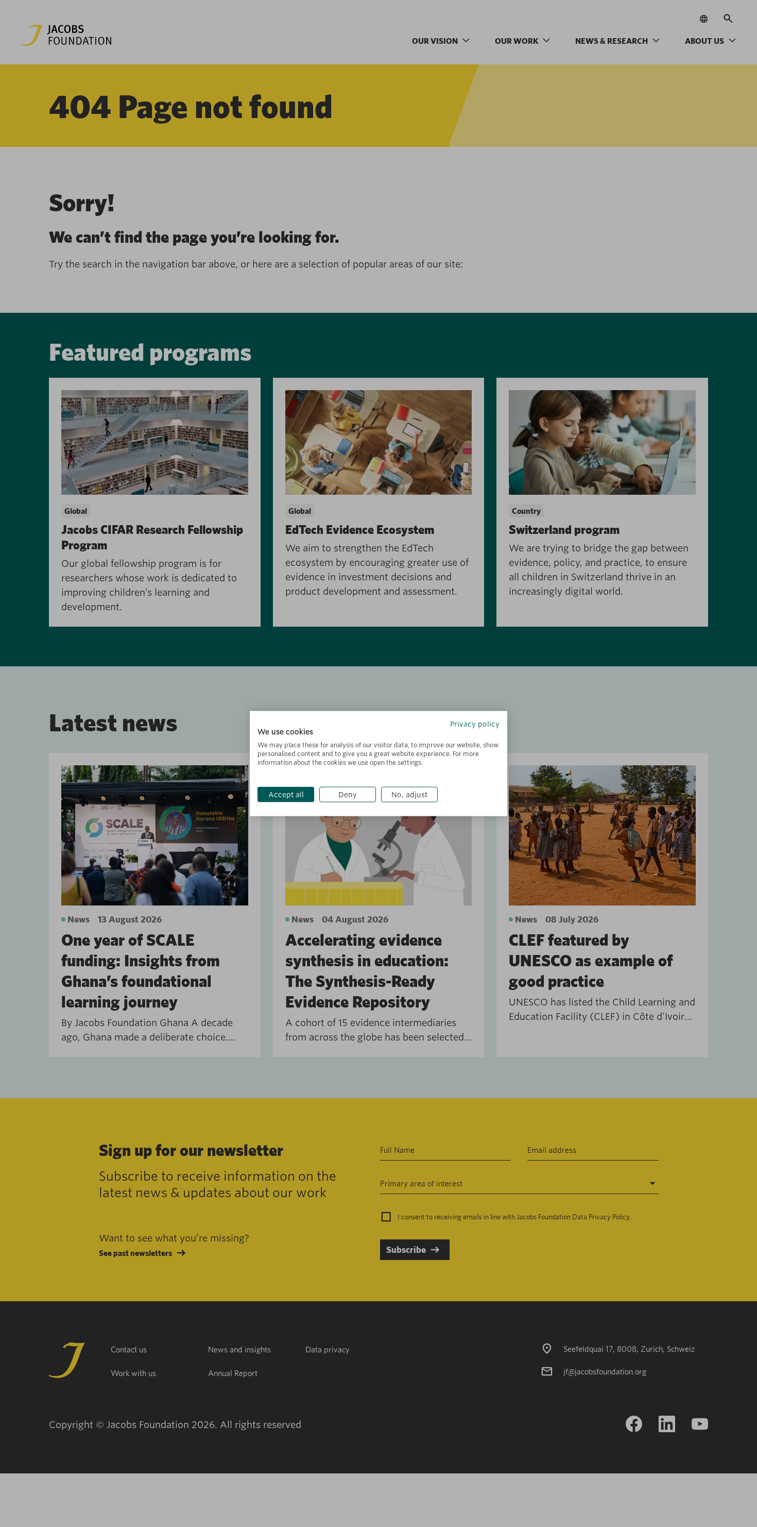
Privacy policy (475, 723)
